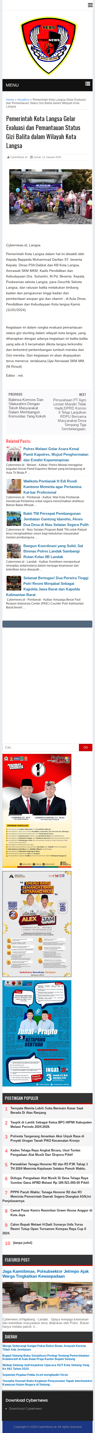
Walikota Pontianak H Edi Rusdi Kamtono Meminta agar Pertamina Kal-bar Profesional (52, 486)
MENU (12, 85)
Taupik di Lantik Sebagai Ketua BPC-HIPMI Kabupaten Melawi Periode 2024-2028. (51, 1125)
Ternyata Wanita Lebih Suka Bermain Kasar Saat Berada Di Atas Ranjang (46, 1110)
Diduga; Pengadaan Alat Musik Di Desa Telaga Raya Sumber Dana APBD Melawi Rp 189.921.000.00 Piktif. (50, 1180)
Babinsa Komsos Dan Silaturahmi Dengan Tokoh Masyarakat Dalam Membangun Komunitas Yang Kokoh (27, 408)
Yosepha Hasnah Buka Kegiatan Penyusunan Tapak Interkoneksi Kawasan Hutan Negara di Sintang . (47, 1382)
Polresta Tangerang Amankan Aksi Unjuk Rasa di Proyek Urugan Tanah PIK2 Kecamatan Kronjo (47, 1138)
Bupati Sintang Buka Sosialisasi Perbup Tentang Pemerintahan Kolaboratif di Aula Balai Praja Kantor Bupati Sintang (45, 1357)
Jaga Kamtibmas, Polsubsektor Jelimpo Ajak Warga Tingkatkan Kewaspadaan (45, 1274)
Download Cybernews (25, 1408)
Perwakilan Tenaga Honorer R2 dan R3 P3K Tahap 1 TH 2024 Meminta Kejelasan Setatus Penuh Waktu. (49, 1166)
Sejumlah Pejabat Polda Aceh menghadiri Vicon (35, 1375)
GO (86, 747)
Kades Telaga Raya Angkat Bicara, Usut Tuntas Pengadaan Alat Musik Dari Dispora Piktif (45, 1152)
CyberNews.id (47, 1427)
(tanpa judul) (22, 1243)
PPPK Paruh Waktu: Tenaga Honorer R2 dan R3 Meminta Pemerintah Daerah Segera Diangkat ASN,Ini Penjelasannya (46, 1196)
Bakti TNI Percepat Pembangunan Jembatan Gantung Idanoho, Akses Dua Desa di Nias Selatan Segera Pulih (56, 519)
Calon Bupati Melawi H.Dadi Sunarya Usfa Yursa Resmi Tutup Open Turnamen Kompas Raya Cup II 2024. (44, 1229)
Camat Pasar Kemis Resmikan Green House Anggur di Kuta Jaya (51, 1213)
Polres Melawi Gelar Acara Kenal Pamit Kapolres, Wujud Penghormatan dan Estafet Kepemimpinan (55, 454)
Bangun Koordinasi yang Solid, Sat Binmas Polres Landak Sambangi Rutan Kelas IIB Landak (53, 551)
